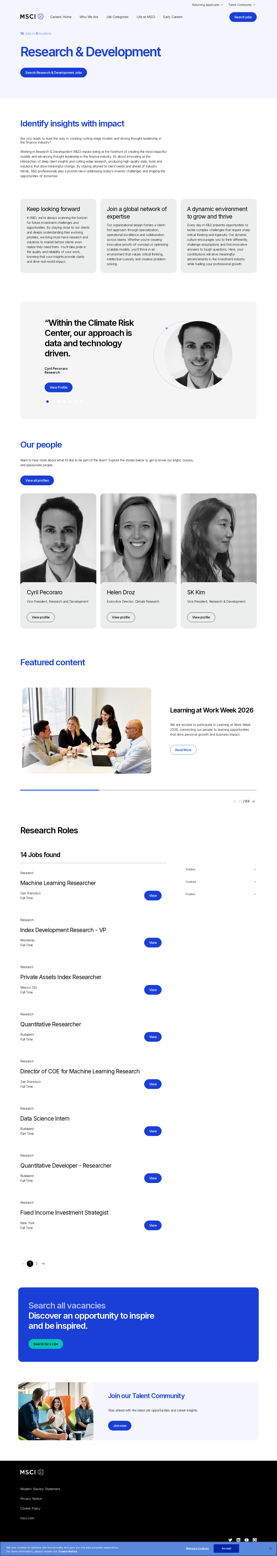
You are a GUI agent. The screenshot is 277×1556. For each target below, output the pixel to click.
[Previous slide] (235, 802)
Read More (183, 750)
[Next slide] (253, 802)
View (153, 896)
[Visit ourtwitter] (230, 1540)
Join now (119, 1426)
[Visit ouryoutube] (247, 1540)
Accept (226, 1548)
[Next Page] (43, 1263)
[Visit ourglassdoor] (255, 1540)
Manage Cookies (197, 1548)
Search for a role (45, 1344)
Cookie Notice (67, 1551)
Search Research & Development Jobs (53, 73)
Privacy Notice (31, 1499)
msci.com (27, 1518)
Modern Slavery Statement (40, 1489)
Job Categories (117, 17)
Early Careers (173, 17)
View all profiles (37, 480)
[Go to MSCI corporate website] (32, 1472)
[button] (47, 401)
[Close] (270, 1548)
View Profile (59, 387)
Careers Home (61, 17)
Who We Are (89, 17)
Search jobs (243, 17)
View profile (41, 617)
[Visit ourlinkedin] (238, 1540)
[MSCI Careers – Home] (32, 17)
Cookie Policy (30, 1508)
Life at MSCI (146, 17)
